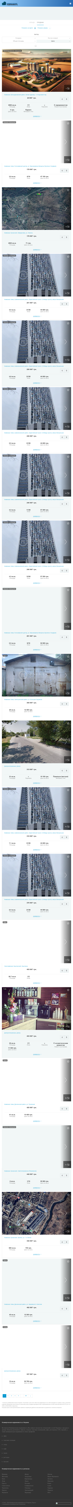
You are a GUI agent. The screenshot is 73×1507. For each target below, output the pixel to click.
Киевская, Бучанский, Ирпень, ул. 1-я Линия (17, 1237)
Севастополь (6, 1485)
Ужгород (27, 1488)
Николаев (50, 1481)
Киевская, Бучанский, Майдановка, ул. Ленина (18, 233)
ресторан (6, 1457)
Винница (4, 1474)
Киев (3, 1479)
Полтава (27, 1483)
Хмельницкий (29, 1490)
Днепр (27, 1474)
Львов (26, 1481)
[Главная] (10, 5)
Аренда (32, 22)
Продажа (40, 22)
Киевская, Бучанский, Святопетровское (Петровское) (20, 1171)
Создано (18, 38)
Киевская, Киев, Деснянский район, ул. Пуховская (19, 1104)
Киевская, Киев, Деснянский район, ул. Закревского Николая (23, 1304)
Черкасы (50, 1490)
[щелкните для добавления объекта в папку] (68, 52)
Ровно (49, 1483)
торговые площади (9, 1440)
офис (5, 1436)
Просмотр (36, 70)
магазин (6, 1461)
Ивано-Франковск (53, 1476)
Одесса (4, 1483)
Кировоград (28, 1479)
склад (5, 1444)
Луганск (50, 1479)
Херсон (4, 1490)
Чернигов (5, 1492)
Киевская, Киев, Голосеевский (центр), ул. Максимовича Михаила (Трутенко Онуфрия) (30, 166)
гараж (5, 1453)
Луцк (3, 1481)
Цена (53, 41)
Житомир (5, 1476)
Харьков (50, 1488)
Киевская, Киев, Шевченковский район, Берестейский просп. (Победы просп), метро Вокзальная (34, 299)
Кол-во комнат (53, 38)
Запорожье (28, 1476)
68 (26, 1395)
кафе (5, 1449)
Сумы (49, 1485)
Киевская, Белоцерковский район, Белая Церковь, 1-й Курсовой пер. (25, 94)
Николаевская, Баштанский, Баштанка (16, 966)
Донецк (50, 1474)
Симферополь (29, 1485)
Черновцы (28, 1492)
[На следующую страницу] (30, 1395)
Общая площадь (18, 41)
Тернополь (5, 1488)
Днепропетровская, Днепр (12, 766)
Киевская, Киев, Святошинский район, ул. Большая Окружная (23, 699)
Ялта (49, 1492)
